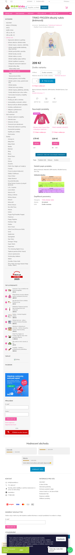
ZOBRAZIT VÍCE (37, 469)
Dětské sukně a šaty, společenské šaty (18, 81)
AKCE (8, 27)
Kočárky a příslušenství (14, 107)
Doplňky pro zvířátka (14, 132)
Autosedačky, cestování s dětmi (17, 102)
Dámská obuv (12, 119)
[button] (70, 550)
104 (56, 148)
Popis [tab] (34, 160)
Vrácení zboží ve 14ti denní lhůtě (48, 491)
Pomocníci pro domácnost (15, 124)
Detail (37, 143)
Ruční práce (11, 134)
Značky (8, 136)
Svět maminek (10, 114)
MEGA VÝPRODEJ (11, 25)
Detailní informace (37, 93)
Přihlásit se (11, 419)
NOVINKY (29, 1)
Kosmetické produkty (14, 129)
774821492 (11, 495)
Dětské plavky (12, 85)
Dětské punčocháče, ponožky (16, 51)
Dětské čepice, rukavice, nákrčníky (18, 45)
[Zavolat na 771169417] (8, 1)
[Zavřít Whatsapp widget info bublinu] (49, 547)
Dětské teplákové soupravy (16, 61)
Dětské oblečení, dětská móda (17, 42)
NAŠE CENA (9, 30)
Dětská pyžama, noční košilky (16, 78)
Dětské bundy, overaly (14, 54)
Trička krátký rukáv (14, 68)
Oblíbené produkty (44, 498)
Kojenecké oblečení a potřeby (16, 40)
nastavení (29, 546)
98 (52, 148)
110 (34, 148)
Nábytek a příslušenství (14, 109)
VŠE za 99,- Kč (10, 35)
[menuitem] (8, 13)
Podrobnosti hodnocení (55, 25)
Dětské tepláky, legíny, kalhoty (17, 59)
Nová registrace (9, 422)
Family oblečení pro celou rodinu (17, 92)
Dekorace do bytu (13, 122)
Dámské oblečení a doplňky (16, 117)
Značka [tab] (56, 160)
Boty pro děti (12, 97)
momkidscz (11, 492)
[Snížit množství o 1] (39, 82)
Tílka (10, 73)
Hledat (44, 7)
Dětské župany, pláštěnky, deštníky (18, 90)
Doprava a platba (44, 496)
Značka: (44, 27)
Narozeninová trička (14, 76)
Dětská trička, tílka (13, 66)
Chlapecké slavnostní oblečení (17, 63)
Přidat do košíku (48, 81)
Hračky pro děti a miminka (15, 99)
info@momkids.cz (13, 482)
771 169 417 (11, 485)
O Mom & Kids (40, 1)
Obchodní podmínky (45, 487)
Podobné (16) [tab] (42, 160)
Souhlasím (61, 539)
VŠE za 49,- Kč (10, 32)
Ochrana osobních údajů (46, 489)
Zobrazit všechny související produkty (51, 155)
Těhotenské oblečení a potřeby (17, 127)
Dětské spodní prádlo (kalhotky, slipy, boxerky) (17, 48)
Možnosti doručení (60, 75)
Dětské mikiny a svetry (15, 56)
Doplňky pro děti (12, 112)
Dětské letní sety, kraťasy (15, 87)
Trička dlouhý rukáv (14, 71)
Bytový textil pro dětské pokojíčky (17, 104)
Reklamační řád (43, 494)
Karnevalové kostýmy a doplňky (17, 95)
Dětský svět (9, 37)
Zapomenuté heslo (10, 424)
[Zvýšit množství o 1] (39, 80)
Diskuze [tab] (50, 160)
